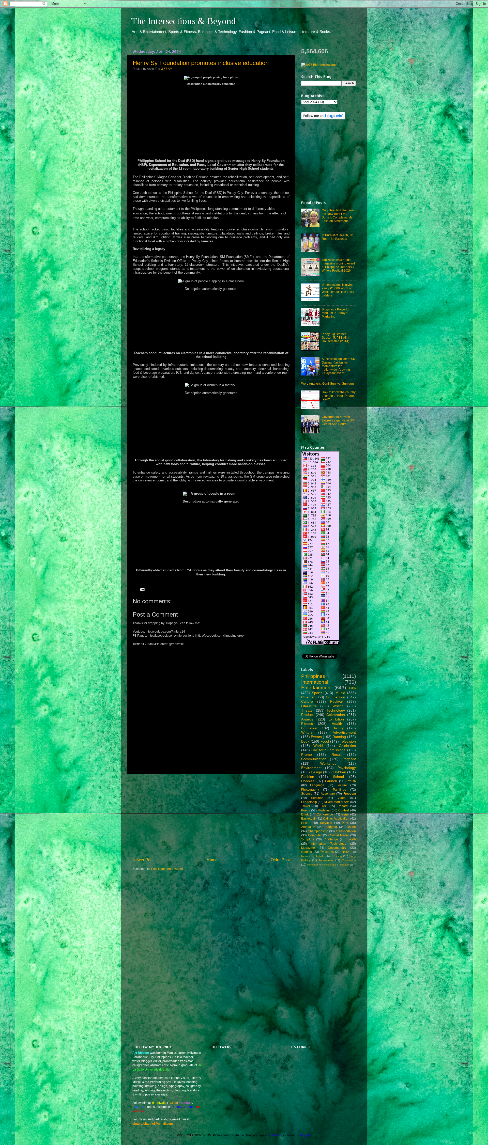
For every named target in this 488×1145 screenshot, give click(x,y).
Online (351, 826)
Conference (325, 814)
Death (351, 839)
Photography (310, 789)
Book (305, 741)
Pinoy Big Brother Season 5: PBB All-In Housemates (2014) (336, 337)
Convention (349, 860)
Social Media (339, 835)
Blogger (305, 1135)
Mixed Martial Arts (336, 802)
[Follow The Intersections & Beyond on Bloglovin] (323, 118)
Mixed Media (329, 865)
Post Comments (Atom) (167, 868)
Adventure (328, 793)
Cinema (307, 697)
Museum (344, 865)
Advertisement (344, 732)
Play (345, 822)
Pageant (349, 759)
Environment (311, 768)
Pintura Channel (183, 1106)
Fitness (307, 723)
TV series (327, 851)
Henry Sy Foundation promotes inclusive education (201, 62)
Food (325, 741)
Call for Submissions (328, 750)
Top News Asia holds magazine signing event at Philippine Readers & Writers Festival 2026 (338, 265)
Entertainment (316, 687)
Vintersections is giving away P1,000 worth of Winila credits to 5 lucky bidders (338, 290)
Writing (338, 706)
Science (306, 793)
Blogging (331, 826)
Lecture (342, 785)
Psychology (347, 768)
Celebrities (347, 746)
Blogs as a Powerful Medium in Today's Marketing (335, 313)
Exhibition (336, 719)
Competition (335, 697)
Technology (336, 710)
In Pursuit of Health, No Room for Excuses (338, 236)
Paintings (339, 789)
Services (326, 822)
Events (316, 737)
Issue (345, 814)
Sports (317, 693)
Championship (318, 831)
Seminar (317, 797)
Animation (308, 826)
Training (337, 856)
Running (339, 737)
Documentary (337, 847)
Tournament (326, 860)
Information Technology (328, 843)
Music (340, 693)
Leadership (309, 802)
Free (324, 806)
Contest (343, 810)
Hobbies (307, 781)
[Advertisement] (211, 815)
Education (309, 728)
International (314, 682)
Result (336, 754)
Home (212, 859)
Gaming (306, 851)
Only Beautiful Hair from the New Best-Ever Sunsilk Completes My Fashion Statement (338, 216)
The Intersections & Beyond (183, 21)
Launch (331, 781)
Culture (307, 701)
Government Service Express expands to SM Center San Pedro (338, 420)
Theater (307, 710)
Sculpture (307, 839)
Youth (352, 781)
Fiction (305, 822)
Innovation (312, 865)
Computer (315, 835)
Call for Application (336, 818)
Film (352, 688)
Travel (305, 806)
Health (337, 723)
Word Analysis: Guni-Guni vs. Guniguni (328, 383)
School (338, 777)
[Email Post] (142, 589)
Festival (336, 701)
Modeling (324, 810)
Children (339, 772)
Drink (305, 814)
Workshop (328, 763)
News (304, 856)
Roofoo (276, 1135)
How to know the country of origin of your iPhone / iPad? (339, 395)
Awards (307, 719)
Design (316, 772)
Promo (306, 754)
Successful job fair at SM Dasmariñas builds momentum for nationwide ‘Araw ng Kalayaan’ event (339, 366)
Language (317, 785)
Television (348, 741)
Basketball (308, 818)
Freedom (349, 793)
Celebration (335, 715)
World (318, 746)
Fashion (307, 777)
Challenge (331, 839)
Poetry (305, 810)
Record (343, 806)
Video (342, 797)
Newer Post (143, 859)
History (338, 728)
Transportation (346, 831)
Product (307, 715)
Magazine (308, 847)
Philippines (313, 676)
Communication (313, 759)
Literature (309, 706)
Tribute (320, 856)
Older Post (280, 859)
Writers (307, 732)
